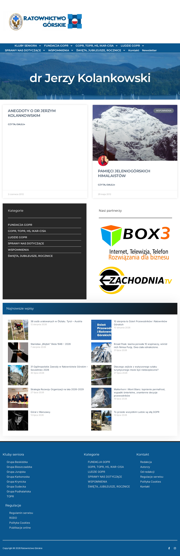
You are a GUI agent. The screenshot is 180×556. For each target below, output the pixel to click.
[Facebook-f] (169, 548)
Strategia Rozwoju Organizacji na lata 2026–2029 (57, 389)
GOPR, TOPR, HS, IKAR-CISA (95, 45)
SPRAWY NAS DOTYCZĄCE (23, 50)
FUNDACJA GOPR (56, 45)
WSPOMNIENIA (58, 50)
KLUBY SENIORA (26, 45)
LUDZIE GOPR (130, 45)
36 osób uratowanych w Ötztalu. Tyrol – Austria (56, 321)
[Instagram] (174, 548)
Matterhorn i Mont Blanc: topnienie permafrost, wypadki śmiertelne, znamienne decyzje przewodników (139, 392)
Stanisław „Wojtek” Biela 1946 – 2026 (51, 344)
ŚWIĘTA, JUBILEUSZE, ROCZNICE (98, 50)
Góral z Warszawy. (41, 412)
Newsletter (149, 50)
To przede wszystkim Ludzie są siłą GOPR (136, 412)
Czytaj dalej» (16, 124)
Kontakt (133, 50)
